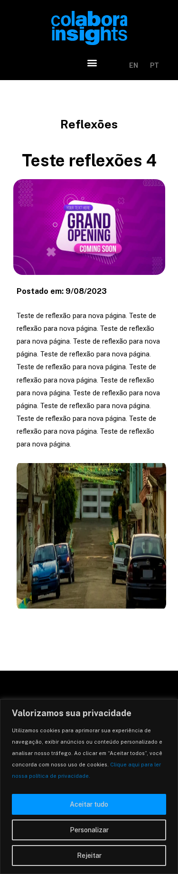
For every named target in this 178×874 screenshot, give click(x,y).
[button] (92, 62)
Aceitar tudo (89, 804)
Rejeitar (89, 855)
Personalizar (89, 830)
